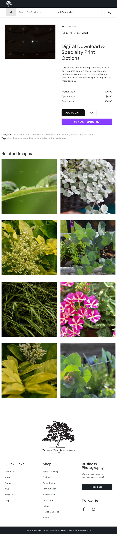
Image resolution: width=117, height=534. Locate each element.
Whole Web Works (84, 530)
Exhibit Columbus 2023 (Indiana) (39, 134)
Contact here (77, 77)
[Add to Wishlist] (91, 113)
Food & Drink (49, 494)
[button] (20, 495)
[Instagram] (93, 509)
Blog (7, 488)
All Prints (18, 134)
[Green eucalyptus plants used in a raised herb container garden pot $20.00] (88, 372)
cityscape (17, 138)
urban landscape (57, 138)
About (8, 477)
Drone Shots (49, 483)
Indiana (37, 138)
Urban (91, 134)
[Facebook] (83, 509)
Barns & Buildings (51, 471)
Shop (7, 500)
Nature (46, 506)
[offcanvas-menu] (109, 12)
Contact (8, 483)
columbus (28, 138)
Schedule (9, 471)
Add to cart (73, 112)
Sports (46, 517)
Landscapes (63, 134)
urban (45, 138)
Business (47, 477)
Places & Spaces (79, 134)
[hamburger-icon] (110, 4)
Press (7, 494)
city (9, 138)
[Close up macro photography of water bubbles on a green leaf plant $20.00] (29, 187)
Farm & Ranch (49, 488)
